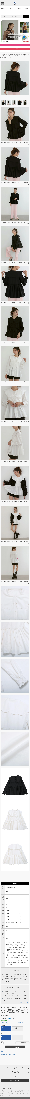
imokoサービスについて (15, 1068)
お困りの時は (15, 1072)
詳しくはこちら (24, 1002)
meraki (8, 53)
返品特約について (5, 1051)
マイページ (15, 1076)
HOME (1, 53)
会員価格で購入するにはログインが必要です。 (12, 1023)
